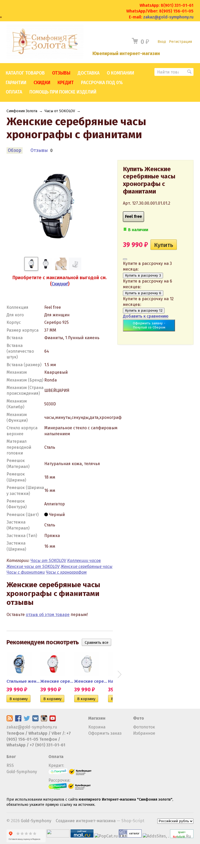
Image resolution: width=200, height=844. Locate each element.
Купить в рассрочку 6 (143, 293)
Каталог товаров (25, 73)
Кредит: (56, 765)
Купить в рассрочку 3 (143, 275)
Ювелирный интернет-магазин (126, 53)
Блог (11, 756)
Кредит (66, 82)
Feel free (133, 216)
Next (119, 674)
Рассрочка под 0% (102, 82)
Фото (138, 718)
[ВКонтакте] (35, 720)
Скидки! (60, 284)
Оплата (14, 92)
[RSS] (10, 720)
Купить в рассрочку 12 (143, 311)
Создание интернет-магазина (86, 820)
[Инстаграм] (44, 720)
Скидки (42, 82)
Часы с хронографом (66, 572)
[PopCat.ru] (106, 836)
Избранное (144, 733)
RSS (10, 765)
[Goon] (130, 836)
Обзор (14, 150)
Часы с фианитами (26, 572)
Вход (162, 41)
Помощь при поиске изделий (62, 92)
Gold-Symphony (22, 771)
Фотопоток (144, 727)
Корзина (96, 727)
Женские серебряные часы (87, 566)
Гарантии (16, 82)
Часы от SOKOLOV (60, 111)
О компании (120, 73)
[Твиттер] (27, 720)
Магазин (96, 718)
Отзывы (61, 73)
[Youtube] (52, 720)
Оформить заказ (105, 733)
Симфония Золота (22, 111)
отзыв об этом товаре (48, 614)
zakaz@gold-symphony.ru (168, 17)
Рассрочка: (59, 780)
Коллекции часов (84, 560)
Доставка (88, 73)
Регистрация (180, 41)
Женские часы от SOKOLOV (33, 566)
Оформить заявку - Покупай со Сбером (149, 325)
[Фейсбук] (18, 720)
